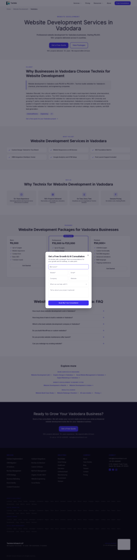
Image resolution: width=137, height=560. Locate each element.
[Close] (88, 255)
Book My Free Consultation (68, 303)
